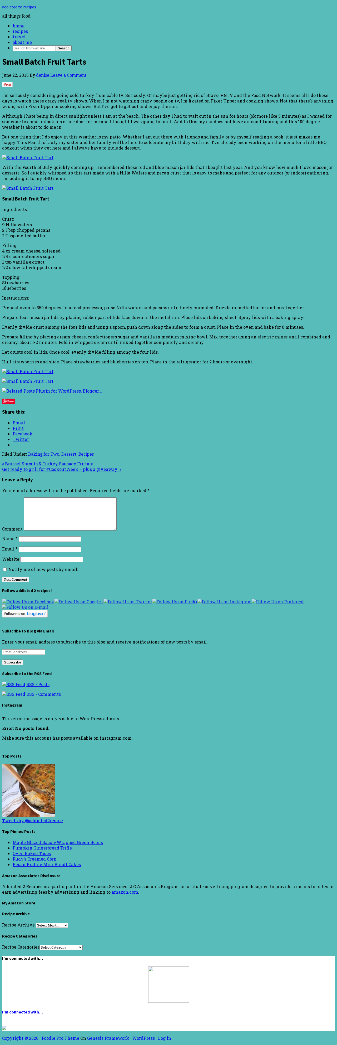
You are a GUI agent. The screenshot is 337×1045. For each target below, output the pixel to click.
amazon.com (125, 892)
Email (10, 549)
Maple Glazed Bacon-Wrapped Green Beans (58, 842)
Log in (164, 1038)
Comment (12, 529)
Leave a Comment (68, 75)
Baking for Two (43, 454)
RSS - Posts (37, 684)
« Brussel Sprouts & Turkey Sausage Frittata (47, 463)
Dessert (68, 454)
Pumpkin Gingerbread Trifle (42, 848)
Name (10, 538)
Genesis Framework (108, 1038)
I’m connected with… (22, 1012)
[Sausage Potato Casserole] (28, 815)
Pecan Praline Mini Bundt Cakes (47, 864)
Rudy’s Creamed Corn (35, 859)
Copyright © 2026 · (22, 1038)
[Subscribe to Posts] (13, 684)
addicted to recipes (19, 6)
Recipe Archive (18, 925)
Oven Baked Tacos (32, 853)
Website (10, 559)
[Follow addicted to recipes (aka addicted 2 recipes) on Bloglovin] (25, 616)
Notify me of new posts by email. (43, 569)
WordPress (143, 1038)
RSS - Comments (43, 694)
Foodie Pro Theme (60, 1038)
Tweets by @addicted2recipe (32, 820)
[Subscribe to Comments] (13, 694)
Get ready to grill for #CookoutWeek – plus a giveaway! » (61, 469)
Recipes (86, 454)
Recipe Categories (20, 947)
